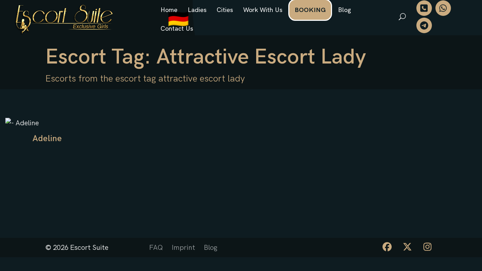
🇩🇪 (178, 19)
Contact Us (177, 28)
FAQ (156, 247)
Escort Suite (89, 247)
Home (169, 10)
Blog (344, 10)
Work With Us (262, 10)
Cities (225, 10)
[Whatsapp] (443, 8)
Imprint (183, 247)
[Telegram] (424, 25)
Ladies (197, 10)
